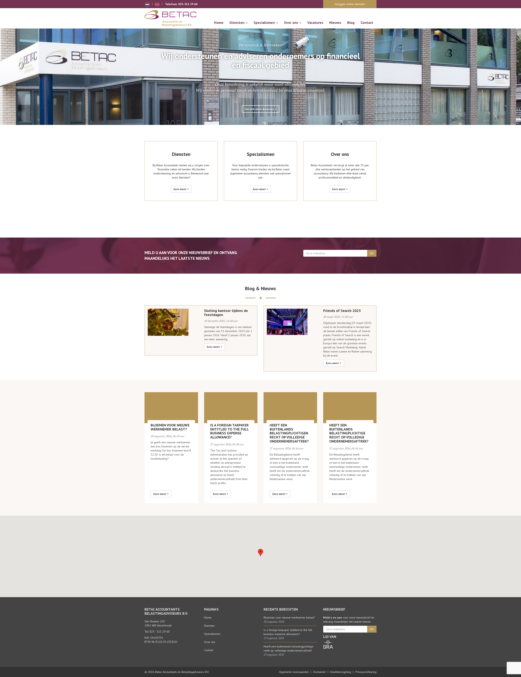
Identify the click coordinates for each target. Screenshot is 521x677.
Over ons (291, 22)
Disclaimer (319, 672)
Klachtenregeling (340, 672)
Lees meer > (181, 189)
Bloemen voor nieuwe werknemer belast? (170, 427)
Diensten (237, 22)
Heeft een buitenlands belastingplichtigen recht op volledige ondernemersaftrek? (289, 433)
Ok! (372, 253)
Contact (367, 22)
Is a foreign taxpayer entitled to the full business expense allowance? (229, 431)
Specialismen (265, 22)
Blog (351, 22)
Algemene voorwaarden (294, 672)
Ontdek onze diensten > (260, 109)
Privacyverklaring (366, 672)
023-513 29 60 (187, 4)
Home (218, 22)
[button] (260, 552)
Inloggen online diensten (350, 4)
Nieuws (335, 22)
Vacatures (315, 22)
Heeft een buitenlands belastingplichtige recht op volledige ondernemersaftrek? (348, 433)
